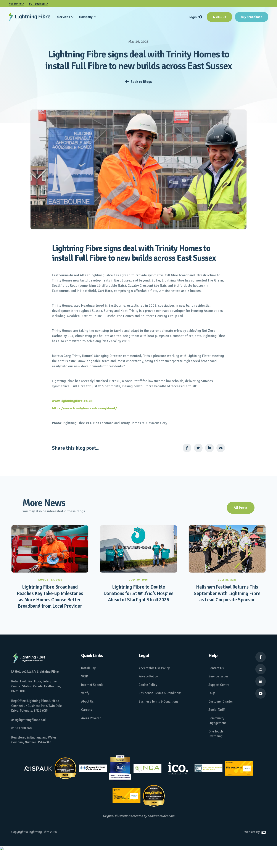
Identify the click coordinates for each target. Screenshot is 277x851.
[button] (65, 17)
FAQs (211, 693)
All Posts (241, 508)
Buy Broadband (251, 17)
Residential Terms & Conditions (160, 693)
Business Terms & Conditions (158, 701)
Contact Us (216, 668)
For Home (16, 3)
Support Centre (218, 685)
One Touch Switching (215, 733)
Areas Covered (91, 718)
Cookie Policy (147, 685)
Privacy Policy (148, 676)
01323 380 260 (21, 728)
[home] (29, 17)
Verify (85, 693)
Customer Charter (220, 701)
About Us (87, 701)
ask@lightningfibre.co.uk (28, 720)
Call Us (219, 17)
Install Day (88, 668)
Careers (86, 710)
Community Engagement (217, 720)
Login (195, 17)
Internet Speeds (92, 685)
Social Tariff (216, 710)
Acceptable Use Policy (154, 668)
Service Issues (218, 676)
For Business (38, 3)
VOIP (84, 676)
